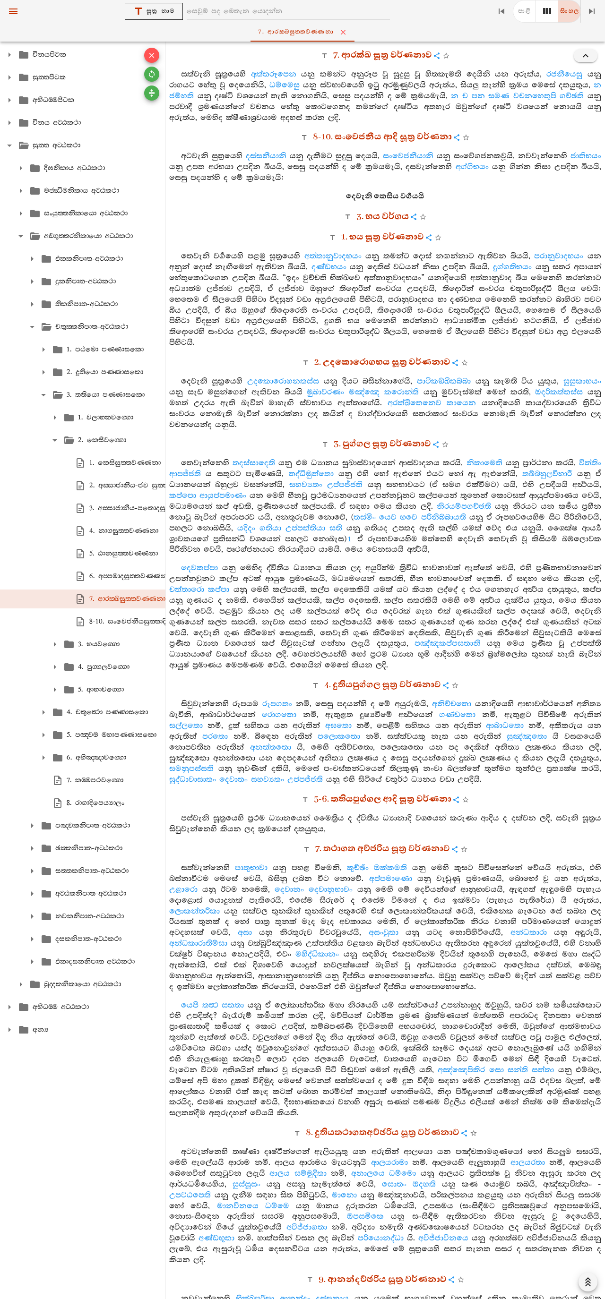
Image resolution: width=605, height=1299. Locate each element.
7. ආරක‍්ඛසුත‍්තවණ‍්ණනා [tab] (296, 31)
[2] (547, 11)
